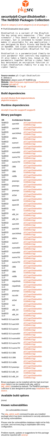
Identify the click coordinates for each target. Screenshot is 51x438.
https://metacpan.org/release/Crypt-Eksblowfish (29, 82)
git (25, 86)
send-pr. (24, 435)
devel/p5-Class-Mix (9, 110)
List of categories (25, 25)
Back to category (9, 25)
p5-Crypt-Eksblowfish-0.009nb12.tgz (33, 200)
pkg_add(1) (6, 386)
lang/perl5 (22, 110)
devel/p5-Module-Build (10, 98)
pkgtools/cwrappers (9, 100)
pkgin (3, 384)
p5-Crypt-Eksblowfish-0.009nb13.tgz (33, 133)
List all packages (40, 25)
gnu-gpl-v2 (13, 84)
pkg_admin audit (12, 414)
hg (22, 86)
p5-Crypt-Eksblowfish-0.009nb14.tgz (33, 124)
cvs (18, 86)
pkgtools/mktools (28, 98)
